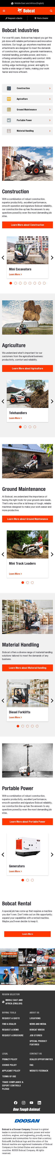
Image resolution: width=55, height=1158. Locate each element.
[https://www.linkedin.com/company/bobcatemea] (39, 1103)
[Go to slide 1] (10, 283)
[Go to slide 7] (39, 283)
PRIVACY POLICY (9, 1059)
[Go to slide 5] (30, 283)
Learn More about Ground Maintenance (27, 518)
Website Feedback (39, 1070)
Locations (35, 1018)
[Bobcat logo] (26, 11)
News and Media (38, 1024)
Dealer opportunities (41, 1059)
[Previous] (4, 258)
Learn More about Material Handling (27, 667)
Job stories (36, 1035)
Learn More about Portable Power (27, 821)
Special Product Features (38, 1043)
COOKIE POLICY (9, 1065)
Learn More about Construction (27, 224)
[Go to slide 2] (15, 283)
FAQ (31, 1065)
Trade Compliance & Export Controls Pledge (12, 1085)
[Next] (51, 258)
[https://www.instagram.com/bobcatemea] (23, 1103)
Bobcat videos (37, 1029)
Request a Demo (10, 1029)
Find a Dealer (9, 1024)
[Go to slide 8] (44, 283)
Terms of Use (9, 1076)
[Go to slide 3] (20, 283)
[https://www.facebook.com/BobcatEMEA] (15, 1103)
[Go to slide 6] (34, 283)
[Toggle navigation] (4, 11)
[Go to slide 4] (25, 283)
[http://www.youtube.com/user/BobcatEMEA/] (31, 1103)
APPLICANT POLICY (11, 1070)
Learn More (14, 274)
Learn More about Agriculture (27, 368)
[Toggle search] (50, 11)
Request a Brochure (12, 1035)
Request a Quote (11, 1018)
